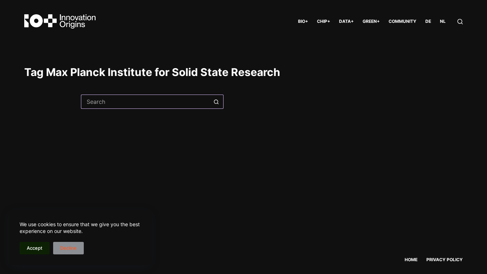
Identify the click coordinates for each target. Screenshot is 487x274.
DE (428, 21)
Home (411, 259)
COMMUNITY (402, 21)
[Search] (460, 21)
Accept (34, 248)
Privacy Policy (444, 259)
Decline (68, 248)
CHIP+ (323, 21)
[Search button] (216, 102)
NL (443, 21)
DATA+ (346, 21)
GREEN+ (371, 21)
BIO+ (303, 21)
